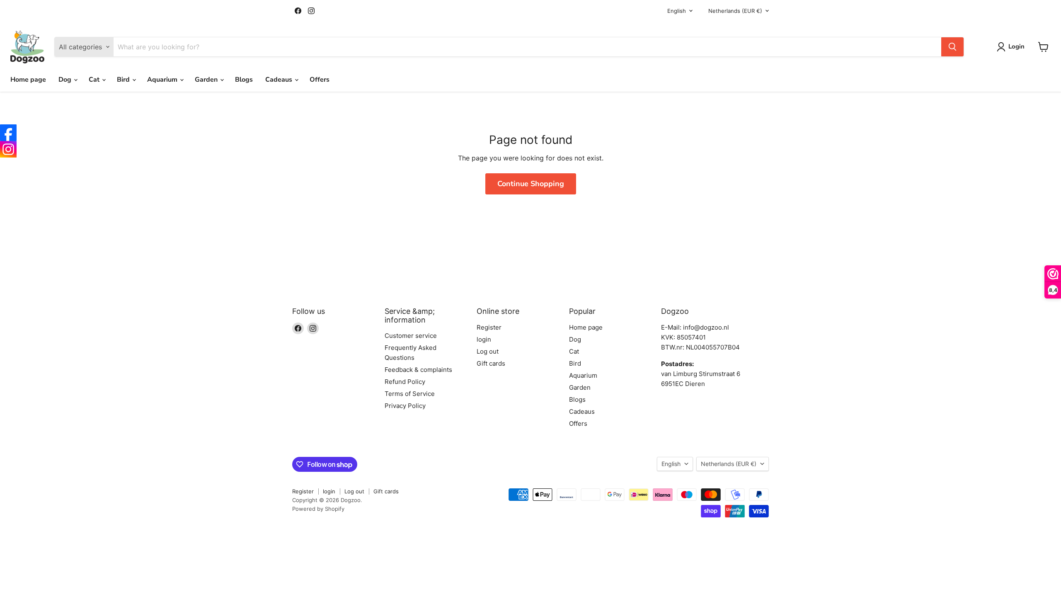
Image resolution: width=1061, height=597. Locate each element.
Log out (488, 351)
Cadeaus (279, 79)
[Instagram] (8, 149)
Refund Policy (405, 382)
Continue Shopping (530, 184)
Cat (95, 79)
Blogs (244, 79)
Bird (124, 79)
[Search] (952, 46)
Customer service (411, 336)
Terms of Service (410, 394)
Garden (207, 79)
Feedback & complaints (418, 370)
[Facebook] (8, 132)
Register (489, 327)
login (484, 339)
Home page (28, 79)
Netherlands (735, 10)
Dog (65, 79)
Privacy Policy (405, 406)
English (676, 10)
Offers (319, 79)
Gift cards (491, 363)
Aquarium (163, 79)
